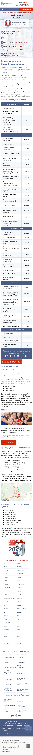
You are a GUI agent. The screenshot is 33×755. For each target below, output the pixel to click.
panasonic (7, 622)
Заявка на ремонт (8, 442)
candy (19, 580)
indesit (19, 605)
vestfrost (7, 643)
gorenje (19, 598)
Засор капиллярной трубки (21, 678)
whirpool (7, 647)
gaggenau (20, 594)
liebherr (19, 612)
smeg (18, 629)
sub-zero (19, 633)
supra (6, 636)
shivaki (19, 626)
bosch (6, 580)
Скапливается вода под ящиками (8, 700)
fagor (19, 587)
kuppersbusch (21, 608)
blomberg (20, 573)
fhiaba (6, 591)
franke (19, 591)
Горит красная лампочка (21, 711)
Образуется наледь (10, 667)
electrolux (7, 587)
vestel (19, 640)
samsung (20, 622)
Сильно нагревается (21, 706)
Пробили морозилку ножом (23, 695)
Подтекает (20, 657)
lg (5, 612)
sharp (6, 626)
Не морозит (7, 654)
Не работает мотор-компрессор (8, 689)
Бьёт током (20, 702)
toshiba (6, 640)
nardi (5, 619)
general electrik (9, 598)
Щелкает (6, 711)
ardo (5, 567)
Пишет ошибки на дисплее (9, 661)
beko (5, 573)
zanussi (19, 647)
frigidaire (7, 594)
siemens (6, 629)
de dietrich (20, 584)
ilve (5, 605)
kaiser (6, 608)
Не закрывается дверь (22, 684)
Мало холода (21, 673)
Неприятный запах (10, 695)
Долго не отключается (21, 666)
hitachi (19, 601)
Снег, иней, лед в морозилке (16, 715)
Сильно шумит (21, 654)
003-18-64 (23, 3)
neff (18, 619)
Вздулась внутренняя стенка (7, 672)
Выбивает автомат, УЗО (10, 706)
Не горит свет (8, 684)
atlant (6, 570)
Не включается (21, 662)
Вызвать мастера (12, 361)
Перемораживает (9, 657)
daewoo (6, 584)
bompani (19, 577)
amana (19, 563)
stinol (6, 633)
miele (18, 615)
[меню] (2, 9)
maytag (6, 615)
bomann (6, 577)
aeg (5, 563)
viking (19, 643)
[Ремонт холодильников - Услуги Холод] (6, 4)
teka (18, 636)
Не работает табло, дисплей (22, 690)
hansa (6, 601)
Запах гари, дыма (9, 679)
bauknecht (20, 570)
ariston (19, 567)
